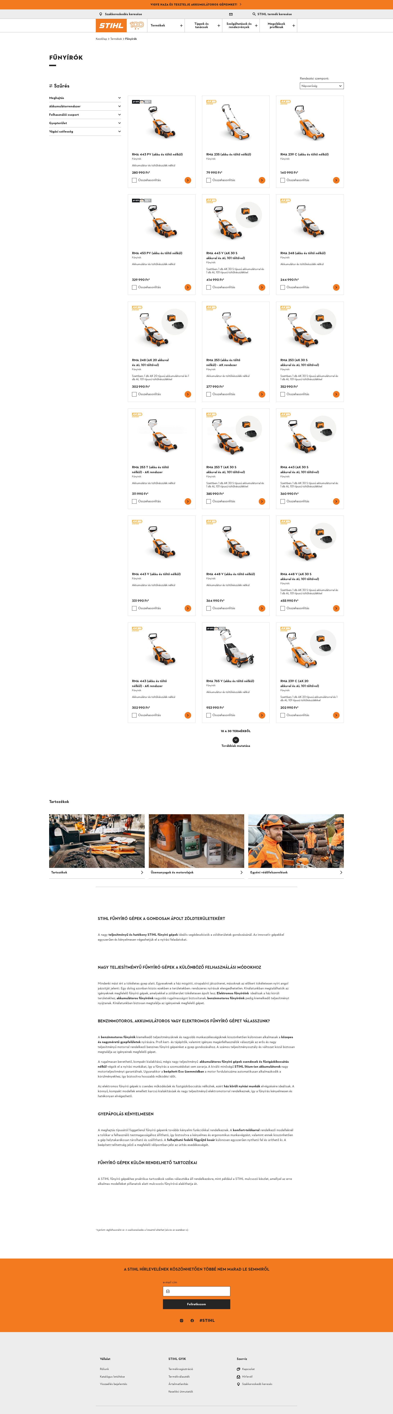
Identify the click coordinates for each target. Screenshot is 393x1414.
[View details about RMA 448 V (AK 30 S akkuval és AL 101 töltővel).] (310, 566)
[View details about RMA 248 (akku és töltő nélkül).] (310, 245)
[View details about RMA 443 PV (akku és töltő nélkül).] (161, 142)
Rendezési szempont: (314, 78)
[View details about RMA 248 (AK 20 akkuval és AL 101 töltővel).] (161, 352)
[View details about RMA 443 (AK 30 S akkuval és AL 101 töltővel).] (310, 459)
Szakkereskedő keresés (257, 1384)
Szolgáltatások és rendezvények (239, 25)
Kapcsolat (248, 1369)
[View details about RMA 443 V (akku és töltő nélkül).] (161, 566)
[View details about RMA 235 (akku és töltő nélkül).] (236, 142)
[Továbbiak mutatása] (236, 740)
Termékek (158, 25)
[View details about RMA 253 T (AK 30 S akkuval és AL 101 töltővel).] (236, 459)
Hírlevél (247, 1377)
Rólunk (104, 1369)
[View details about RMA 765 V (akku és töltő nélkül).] (236, 673)
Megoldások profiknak (276, 25)
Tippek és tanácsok (201, 25)
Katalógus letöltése (112, 1377)
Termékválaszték (179, 1377)
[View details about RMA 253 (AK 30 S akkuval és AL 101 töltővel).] (310, 352)
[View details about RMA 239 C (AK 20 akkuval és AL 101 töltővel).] (310, 673)
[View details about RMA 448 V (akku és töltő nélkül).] (236, 566)
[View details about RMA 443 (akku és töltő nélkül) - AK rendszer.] (161, 673)
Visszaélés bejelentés (113, 1384)
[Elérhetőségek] (231, 14)
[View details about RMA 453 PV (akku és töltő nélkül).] (161, 245)
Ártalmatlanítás (178, 1384)
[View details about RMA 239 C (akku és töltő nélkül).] (310, 142)
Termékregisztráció (180, 1369)
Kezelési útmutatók (180, 1392)
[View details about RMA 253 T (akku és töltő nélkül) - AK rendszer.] (161, 459)
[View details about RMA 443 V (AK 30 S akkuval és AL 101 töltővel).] (236, 245)
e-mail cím (170, 1282)
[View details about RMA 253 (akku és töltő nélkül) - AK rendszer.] (236, 352)
